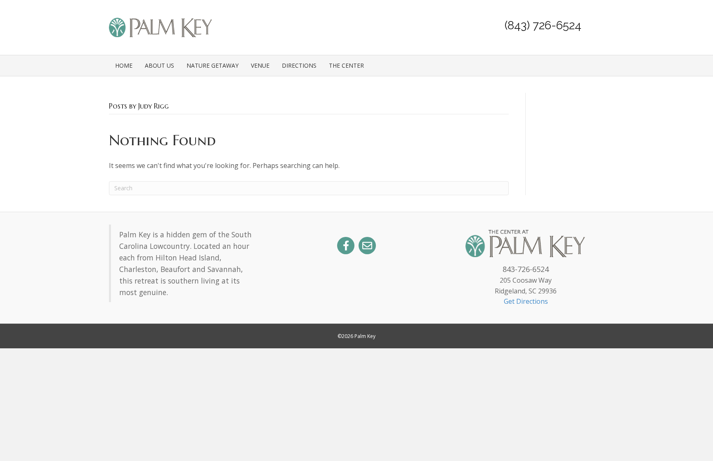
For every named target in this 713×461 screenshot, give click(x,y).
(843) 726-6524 (543, 25)
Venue (260, 65)
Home (123, 65)
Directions (299, 65)
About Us (159, 65)
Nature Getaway (212, 65)
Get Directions (526, 301)
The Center (346, 65)
